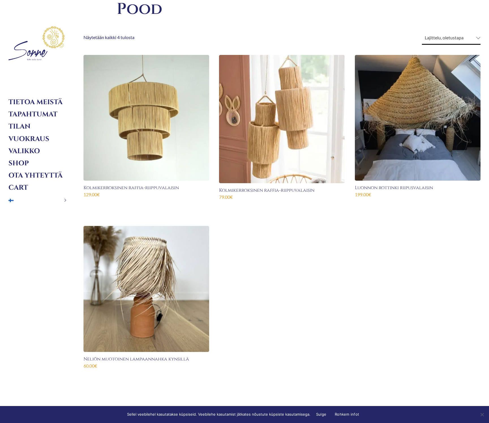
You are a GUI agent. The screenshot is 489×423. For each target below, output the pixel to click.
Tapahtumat (32, 114)
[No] (482, 414)
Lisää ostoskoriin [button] (146, 204)
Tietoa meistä (35, 102)
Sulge (321, 414)
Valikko (24, 151)
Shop (18, 163)
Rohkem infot (347, 414)
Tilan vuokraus (28, 132)
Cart (18, 187)
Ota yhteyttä (35, 175)
